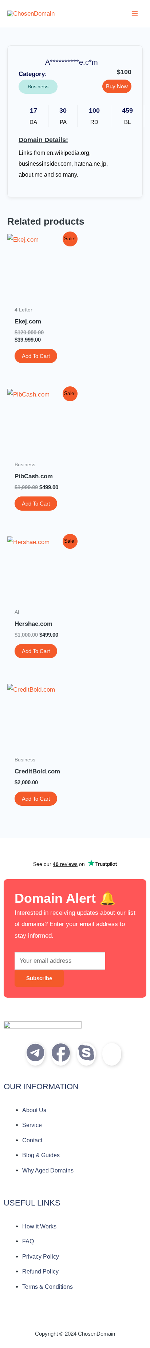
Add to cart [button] (36, 356)
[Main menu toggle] (135, 13)
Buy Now (117, 86)
